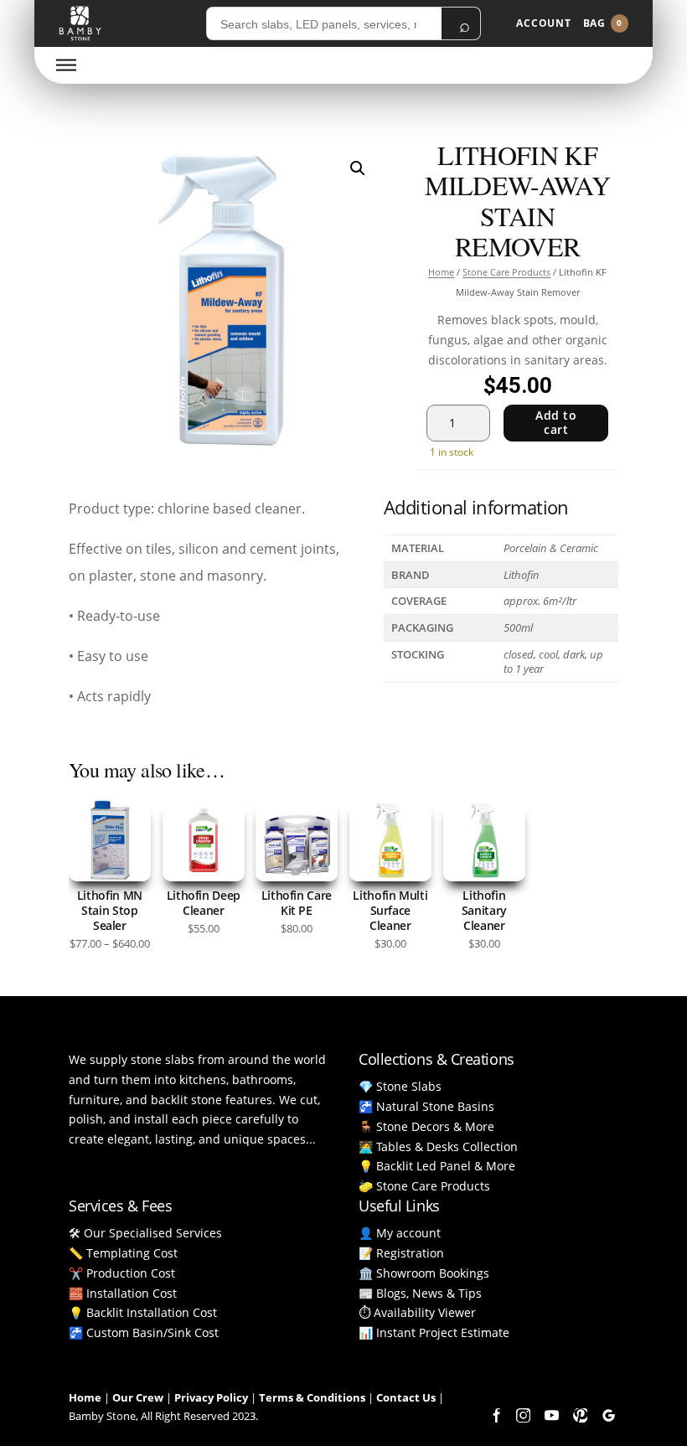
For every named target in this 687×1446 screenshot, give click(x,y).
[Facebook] (494, 1415)
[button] (358, 168)
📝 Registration (401, 1253)
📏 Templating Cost (123, 1253)
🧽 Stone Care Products (424, 1186)
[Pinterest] (580, 1415)
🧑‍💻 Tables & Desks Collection (438, 1146)
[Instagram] (523, 1415)
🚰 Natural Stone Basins (426, 1106)
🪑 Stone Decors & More (426, 1126)
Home (441, 272)
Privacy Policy (211, 1397)
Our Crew (137, 1397)
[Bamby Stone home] (80, 23)
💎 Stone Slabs (400, 1086)
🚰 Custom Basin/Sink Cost (144, 1332)
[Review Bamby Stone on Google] (608, 1415)
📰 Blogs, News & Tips (420, 1293)
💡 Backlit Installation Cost (143, 1312)
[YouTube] (551, 1415)
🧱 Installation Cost (123, 1293)
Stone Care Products (506, 272)
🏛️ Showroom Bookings (424, 1273)
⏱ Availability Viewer (417, 1312)
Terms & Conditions (312, 1397)
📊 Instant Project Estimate (434, 1332)
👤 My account (400, 1233)
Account (543, 23)
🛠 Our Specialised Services (145, 1233)
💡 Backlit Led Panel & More (437, 1166)
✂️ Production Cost (122, 1273)
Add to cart (555, 422)
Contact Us (406, 1397)
